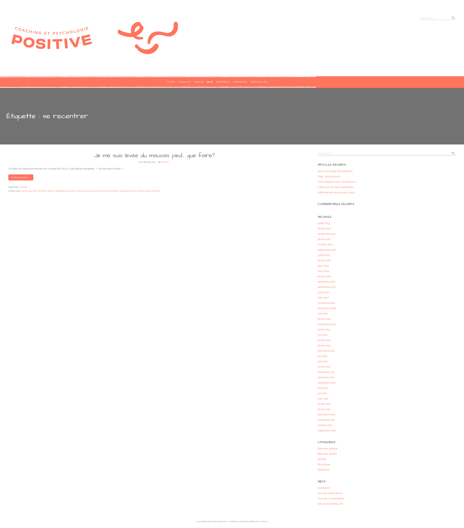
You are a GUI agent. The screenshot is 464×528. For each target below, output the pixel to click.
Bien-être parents (327, 453)
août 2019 (323, 265)
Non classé (324, 464)
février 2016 (324, 318)
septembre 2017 (327, 287)
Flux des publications (330, 493)
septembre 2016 (327, 308)
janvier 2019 (324, 276)
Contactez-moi (258, 82)
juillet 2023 (324, 223)
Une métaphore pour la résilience (336, 181)
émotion (43, 191)
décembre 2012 (326, 350)
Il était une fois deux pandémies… (336, 187)
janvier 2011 (324, 409)
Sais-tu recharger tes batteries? (335, 171)
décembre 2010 (326, 414)
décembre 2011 (326, 372)
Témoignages (240, 82)
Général (23, 187)
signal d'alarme (153, 191)
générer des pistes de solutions (61, 191)
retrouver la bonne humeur (106, 191)
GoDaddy (263, 521)
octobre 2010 (325, 425)
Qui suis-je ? (185, 82)
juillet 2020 (324, 255)
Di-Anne (164, 162)
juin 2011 (322, 393)
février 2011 (324, 403)
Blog (210, 82)
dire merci (33, 191)
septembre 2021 (327, 233)
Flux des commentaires (331, 498)
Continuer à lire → (21, 177)
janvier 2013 (324, 345)
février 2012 (324, 366)
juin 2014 (323, 334)
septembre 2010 (327, 430)
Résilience (323, 469)
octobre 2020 (325, 244)
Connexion (324, 487)
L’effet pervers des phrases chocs (336, 192)
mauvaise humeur (85, 191)
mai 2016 (322, 313)
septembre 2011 (327, 382)
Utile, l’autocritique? (329, 176)
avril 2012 (323, 361)
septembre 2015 (327, 324)
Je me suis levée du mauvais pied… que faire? (154, 156)
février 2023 (324, 228)
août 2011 (323, 388)
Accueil (171, 82)
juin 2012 (322, 356)
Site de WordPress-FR (330, 503)
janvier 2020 (324, 260)
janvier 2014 (324, 340)
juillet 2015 (324, 329)
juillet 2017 (324, 292)
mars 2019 (323, 271)
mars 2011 (323, 398)
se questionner (126, 191)
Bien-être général (327, 448)
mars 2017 (323, 297)
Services (199, 82)
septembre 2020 (327, 249)
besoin (24, 191)
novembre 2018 (326, 281)
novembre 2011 (326, 377)
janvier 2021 (324, 239)
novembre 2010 (326, 419)
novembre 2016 (326, 303)
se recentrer (139, 191)
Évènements (222, 82)
